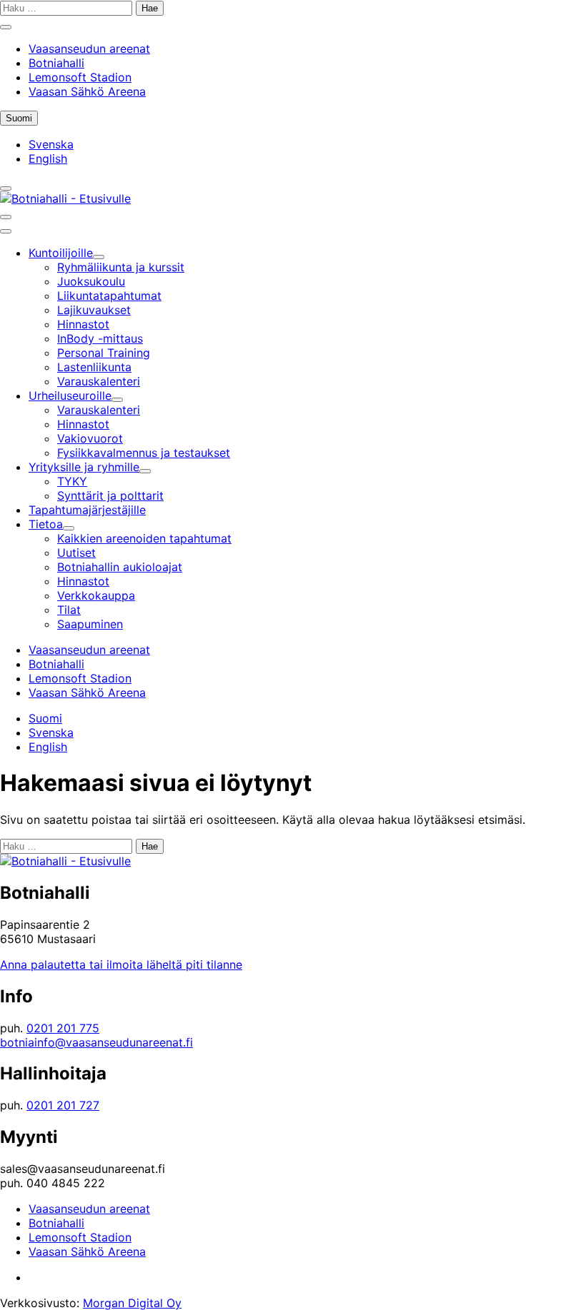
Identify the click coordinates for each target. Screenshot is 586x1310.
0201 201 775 (62, 1028)
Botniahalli (56, 63)
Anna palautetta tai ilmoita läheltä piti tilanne (121, 964)
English (48, 158)
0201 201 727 (62, 1105)
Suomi (22, 119)
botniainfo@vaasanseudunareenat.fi (96, 1042)
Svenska (51, 144)
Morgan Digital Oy (132, 1303)
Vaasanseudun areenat (89, 48)
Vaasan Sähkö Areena (87, 91)
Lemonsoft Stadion (80, 77)
